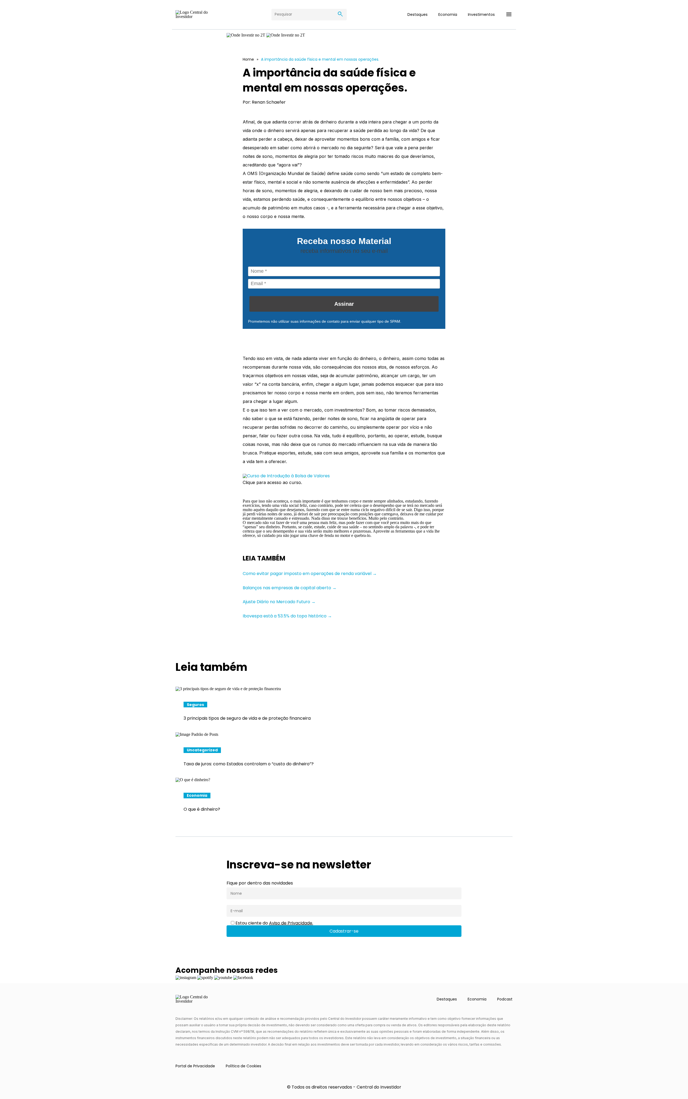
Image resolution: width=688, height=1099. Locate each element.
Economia (447, 14)
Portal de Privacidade (195, 1066)
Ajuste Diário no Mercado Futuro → (279, 602)
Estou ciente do (273, 923)
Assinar (344, 304)
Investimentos (481, 14)
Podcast (505, 999)
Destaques (417, 14)
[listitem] (344, 709)
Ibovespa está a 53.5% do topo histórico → (287, 616)
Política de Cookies (243, 1066)
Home (248, 59)
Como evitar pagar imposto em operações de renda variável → (310, 573)
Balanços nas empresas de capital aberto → (289, 588)
